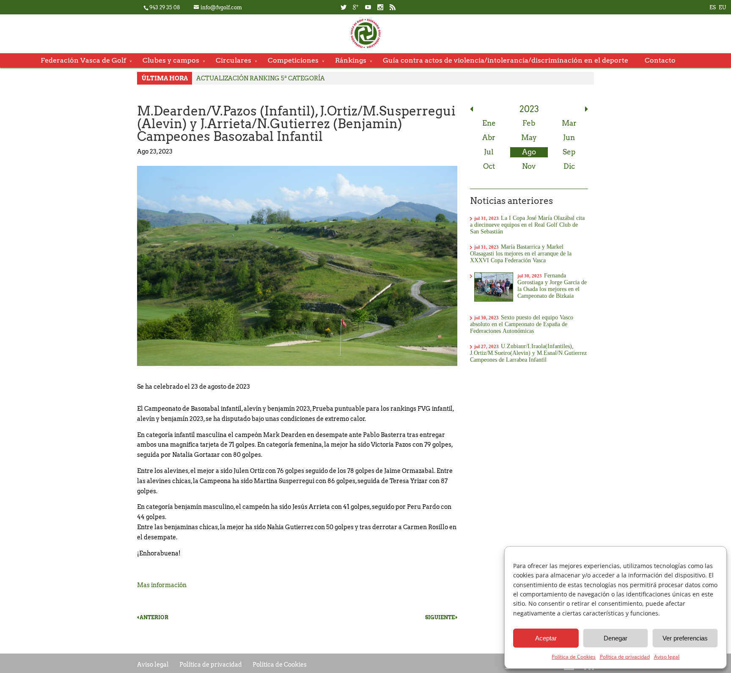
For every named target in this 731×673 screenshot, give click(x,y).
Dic (569, 166)
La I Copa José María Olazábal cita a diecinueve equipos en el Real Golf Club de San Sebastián (527, 224)
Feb (528, 123)
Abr (488, 137)
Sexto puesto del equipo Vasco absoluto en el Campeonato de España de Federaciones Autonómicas (521, 324)
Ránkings (350, 60)
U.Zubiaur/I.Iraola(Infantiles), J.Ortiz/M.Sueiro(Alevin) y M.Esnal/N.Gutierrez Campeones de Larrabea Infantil (528, 353)
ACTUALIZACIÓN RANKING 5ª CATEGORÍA (260, 78)
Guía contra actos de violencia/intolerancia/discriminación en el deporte (505, 60)
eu (722, 7)
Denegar (615, 638)
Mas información (162, 585)
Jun (569, 137)
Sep (569, 152)
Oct (489, 166)
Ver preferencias (685, 638)
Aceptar (546, 638)
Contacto (660, 60)
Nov (529, 166)
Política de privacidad (625, 656)
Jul (489, 152)
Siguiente (440, 617)
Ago (529, 152)
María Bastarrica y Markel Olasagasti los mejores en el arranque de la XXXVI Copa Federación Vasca (521, 253)
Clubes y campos (171, 60)
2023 (529, 109)
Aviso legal (666, 656)
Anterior (153, 617)
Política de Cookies (574, 656)
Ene (489, 123)
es (712, 7)
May (529, 137)
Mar (569, 123)
